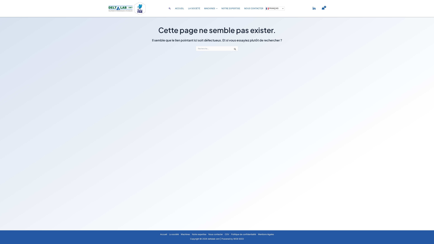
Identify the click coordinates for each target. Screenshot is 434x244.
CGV (227, 234)
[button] (170, 8)
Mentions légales (266, 234)
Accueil (179, 8)
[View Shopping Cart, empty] (323, 8)
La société (194, 8)
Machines (209, 8)
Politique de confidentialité (243, 234)
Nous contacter (253, 8)
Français (273, 8)
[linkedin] (314, 8)
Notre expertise (230, 8)
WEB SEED (238, 239)
